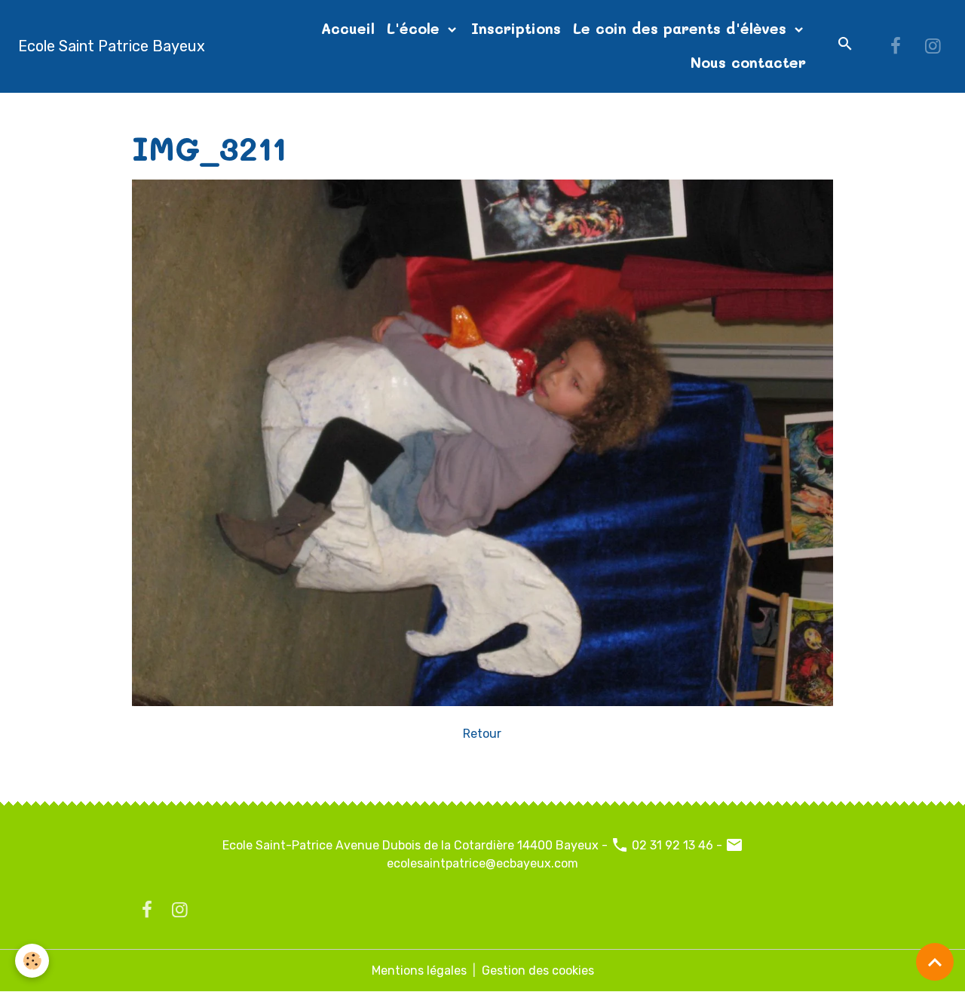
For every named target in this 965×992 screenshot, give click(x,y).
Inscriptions (516, 28)
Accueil (348, 28)
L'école (416, 28)
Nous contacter (748, 62)
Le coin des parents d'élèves (682, 28)
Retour (482, 733)
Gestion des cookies (538, 970)
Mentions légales (419, 970)
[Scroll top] (935, 962)
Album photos (231, 110)
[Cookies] (32, 961)
